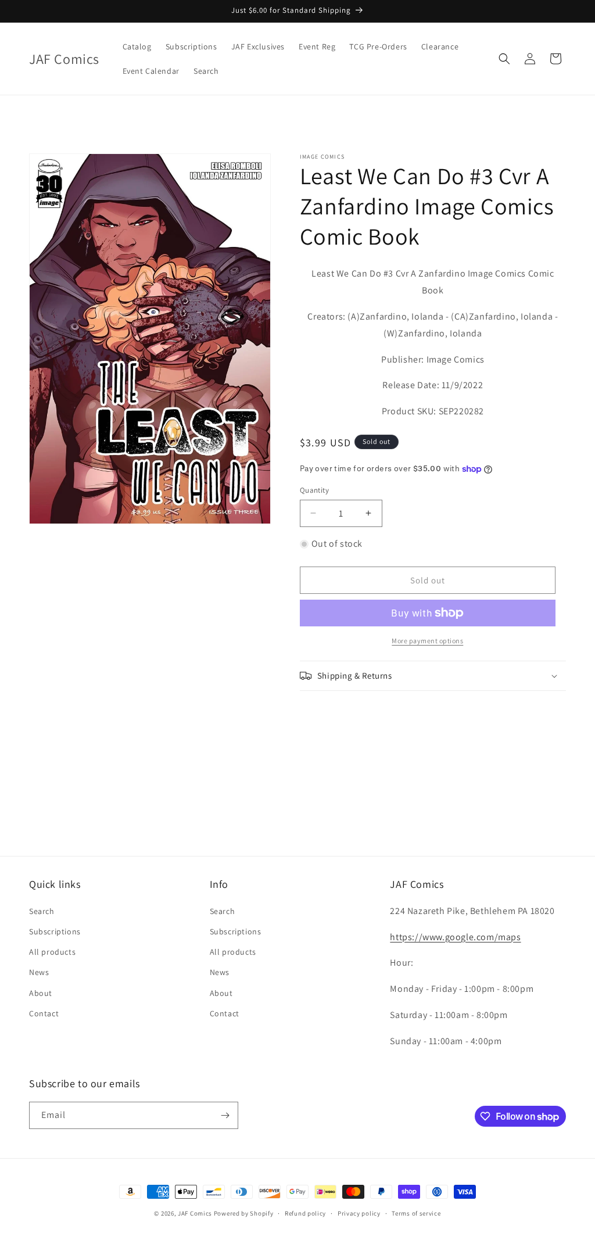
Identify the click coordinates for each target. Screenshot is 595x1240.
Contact (44, 1013)
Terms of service (416, 1213)
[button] (504, 58)
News (39, 972)
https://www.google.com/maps (455, 937)
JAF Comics (195, 1213)
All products (52, 952)
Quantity (314, 490)
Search (42, 911)
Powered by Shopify (244, 1213)
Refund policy (305, 1213)
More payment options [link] (427, 640)
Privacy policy (359, 1213)
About (40, 993)
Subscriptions (55, 931)
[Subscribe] (225, 1115)
